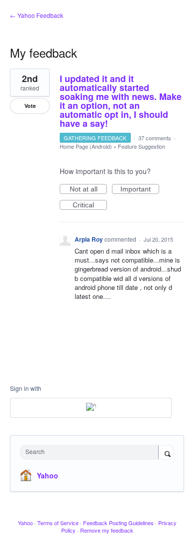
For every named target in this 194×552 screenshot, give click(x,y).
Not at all (88, 189)
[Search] (166, 453)
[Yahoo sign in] (91, 408)
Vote (30, 105)
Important (139, 189)
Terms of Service (58, 523)
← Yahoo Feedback (36, 15)
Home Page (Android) (86, 146)
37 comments (154, 138)
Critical (90, 205)
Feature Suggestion (141, 146)
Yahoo (47, 475)
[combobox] (91, 452)
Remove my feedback (106, 530)
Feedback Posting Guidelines (118, 523)
